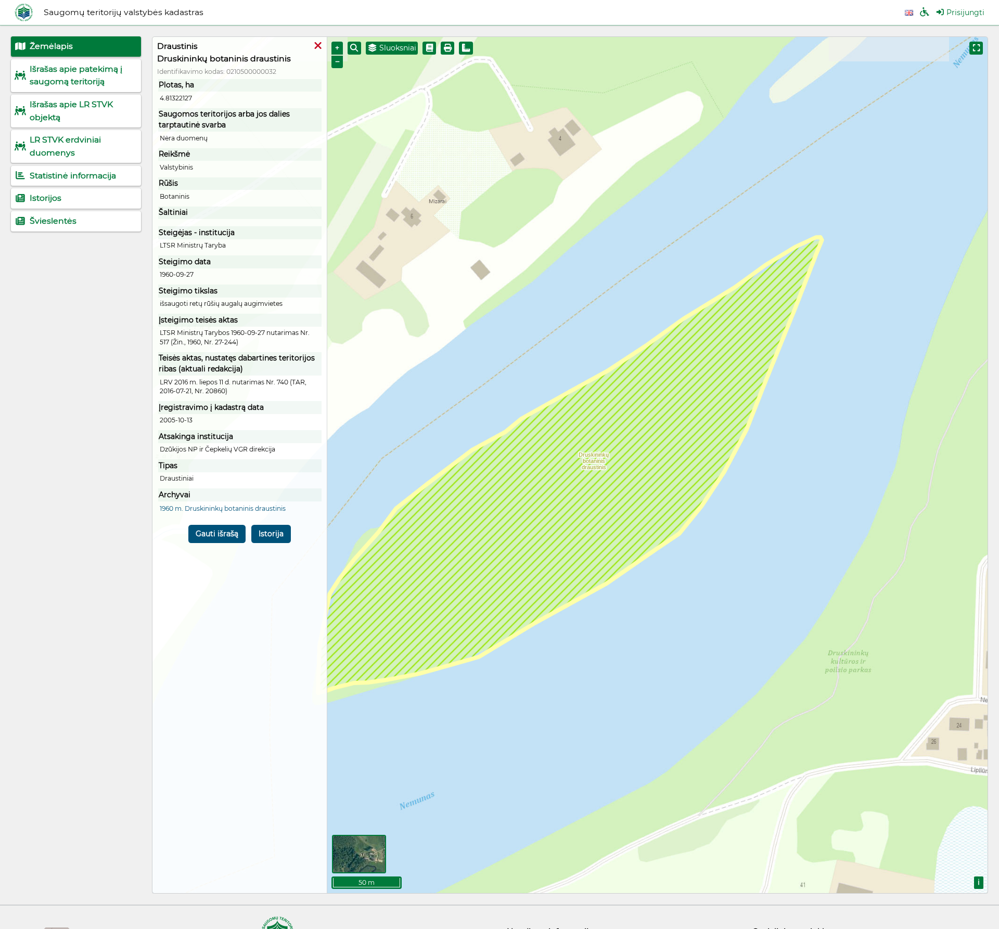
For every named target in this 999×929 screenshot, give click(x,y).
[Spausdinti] (447, 48)
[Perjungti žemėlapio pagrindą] (359, 854)
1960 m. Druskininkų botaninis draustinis (223, 508)
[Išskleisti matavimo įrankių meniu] (466, 48)
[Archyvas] (429, 48)
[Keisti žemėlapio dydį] (976, 48)
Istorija (271, 533)
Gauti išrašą (217, 533)
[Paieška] (354, 48)
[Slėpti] (318, 46)
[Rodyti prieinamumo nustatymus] (924, 12)
